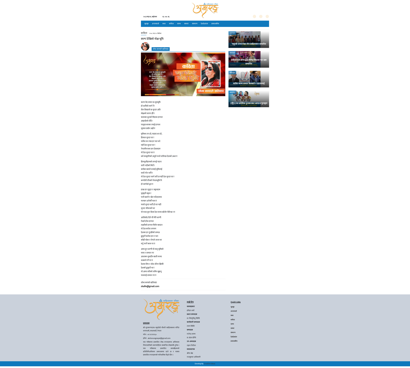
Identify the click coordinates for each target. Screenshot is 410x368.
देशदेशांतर (204, 23)
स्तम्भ (179, 23)
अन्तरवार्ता (155, 23)
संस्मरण (194, 23)
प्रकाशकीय (215, 23)
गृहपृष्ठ (146, 23)
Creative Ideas (209, 363)
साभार (186, 23)
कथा (164, 23)
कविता (171, 23)
